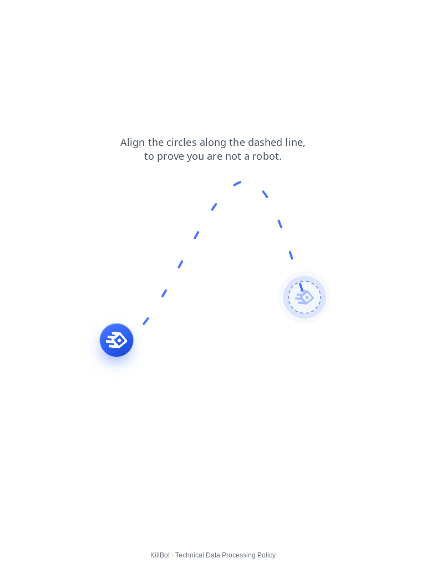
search (118, 16)
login (84, 16)
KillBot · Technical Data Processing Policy (213, 555)
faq (57, 16)
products (23, 16)
